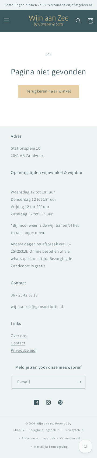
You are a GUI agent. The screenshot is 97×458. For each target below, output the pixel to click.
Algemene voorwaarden (38, 438)
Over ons (19, 335)
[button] (7, 21)
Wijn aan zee (45, 423)
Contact (18, 342)
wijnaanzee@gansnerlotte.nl (37, 306)
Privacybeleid (23, 350)
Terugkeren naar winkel (48, 91)
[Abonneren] (79, 382)
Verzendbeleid (70, 438)
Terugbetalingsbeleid (44, 430)
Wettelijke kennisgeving (51, 447)
